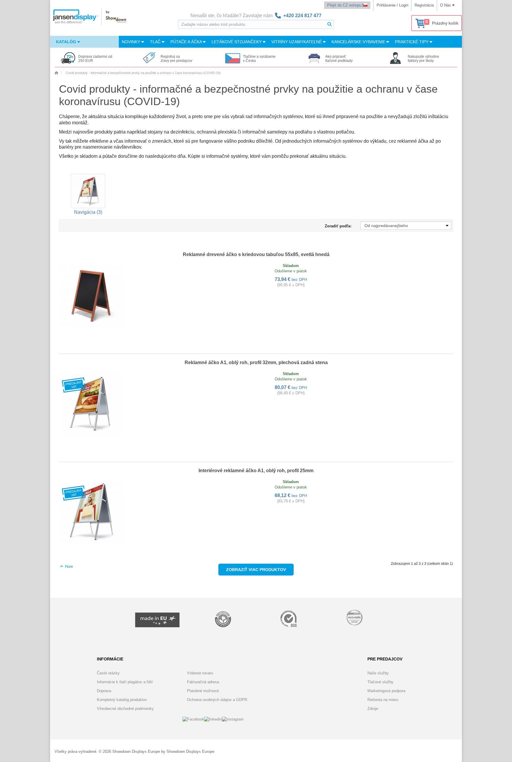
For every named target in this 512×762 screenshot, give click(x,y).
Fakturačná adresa (203, 682)
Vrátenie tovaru (200, 673)
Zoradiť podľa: (338, 226)
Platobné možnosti (203, 691)
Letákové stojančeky (237, 41)
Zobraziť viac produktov (256, 569)
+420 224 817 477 (302, 15)
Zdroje (372, 708)
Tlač (156, 41)
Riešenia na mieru (382, 699)
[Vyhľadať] (329, 24)
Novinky (131, 41)
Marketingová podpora (386, 691)
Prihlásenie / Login (392, 5)
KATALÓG (66, 41)
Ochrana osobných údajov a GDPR (217, 699)
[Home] (56, 73)
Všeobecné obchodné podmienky (125, 708)
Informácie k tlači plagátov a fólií (125, 682)
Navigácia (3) (88, 212)
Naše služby (378, 673)
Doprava (104, 691)
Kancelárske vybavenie (359, 41)
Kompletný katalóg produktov (122, 699)
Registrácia (424, 5)
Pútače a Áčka (186, 41)
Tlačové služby (380, 682)
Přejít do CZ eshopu (345, 5)
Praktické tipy (412, 41)
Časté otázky (108, 673)
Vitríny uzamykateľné (297, 41)
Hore (68, 566)
